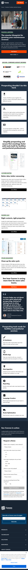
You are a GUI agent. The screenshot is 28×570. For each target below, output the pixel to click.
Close (14, 566)
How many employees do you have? (12, 459)
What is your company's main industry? (13, 444)
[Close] (26, 552)
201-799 (7, 463)
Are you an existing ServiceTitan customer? (11, 481)
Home (2, 7)
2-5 (6, 454)
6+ (6, 456)
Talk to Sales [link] (13, 54)
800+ (6, 466)
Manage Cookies (14, 562)
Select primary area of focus (10, 474)
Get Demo (20, 2)
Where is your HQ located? (10, 468)
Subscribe (14, 521)
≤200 (6, 461)
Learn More (14, 189)
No (10, 484)
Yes (6, 484)
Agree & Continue (14, 488)
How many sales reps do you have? (12, 450)
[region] (14, 560)
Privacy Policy (4, 558)
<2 (6, 452)
